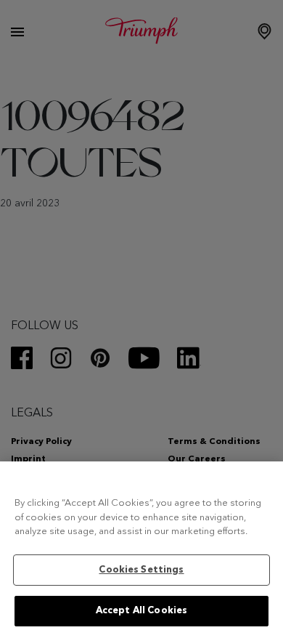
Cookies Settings (141, 570)
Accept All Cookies (141, 610)
